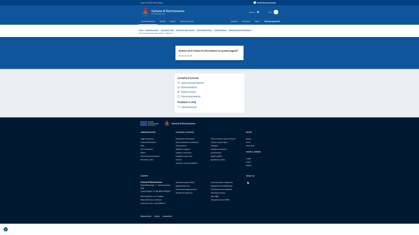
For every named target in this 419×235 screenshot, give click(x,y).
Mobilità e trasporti (183, 149)
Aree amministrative (148, 142)
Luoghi (248, 158)
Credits (157, 216)
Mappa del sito (146, 216)
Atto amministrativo (204, 30)
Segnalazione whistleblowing (221, 186)
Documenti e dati (167, 30)
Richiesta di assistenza (184, 192)
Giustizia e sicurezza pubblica (186, 163)
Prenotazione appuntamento (186, 189)
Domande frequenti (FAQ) (185, 182)
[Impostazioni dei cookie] (5, 229)
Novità (249, 132)
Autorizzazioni (216, 152)
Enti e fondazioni (147, 149)
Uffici (142, 145)
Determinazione (220, 30)
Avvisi (248, 142)
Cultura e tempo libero (219, 142)
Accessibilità (167, 216)
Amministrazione (152, 30)
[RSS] (257, 12)
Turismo (179, 159)
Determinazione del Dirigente (240, 30)
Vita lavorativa (181, 145)
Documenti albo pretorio (185, 30)
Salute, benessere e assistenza (187, 142)
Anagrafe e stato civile (184, 156)
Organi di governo (147, 138)
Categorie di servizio (185, 132)
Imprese (234, 21)
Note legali (215, 196)
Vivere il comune (253, 151)
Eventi (248, 162)
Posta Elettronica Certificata (151, 199)
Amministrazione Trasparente (222, 182)
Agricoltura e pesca (218, 159)
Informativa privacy (218, 192)
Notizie (248, 138)
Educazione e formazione (185, 138)
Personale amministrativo (150, 156)
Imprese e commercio (219, 149)
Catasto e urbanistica (183, 152)
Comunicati (250, 145)
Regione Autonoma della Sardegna (152, 3)
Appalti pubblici (216, 156)
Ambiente (214, 145)
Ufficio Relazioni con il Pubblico (152, 196)
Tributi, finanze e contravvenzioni (223, 138)
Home (141, 30)
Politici (143, 152)
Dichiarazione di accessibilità (221, 189)
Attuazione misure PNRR (220, 199)
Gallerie (249, 165)
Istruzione (246, 21)
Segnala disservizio (183, 186)
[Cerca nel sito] (276, 12)
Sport (257, 21)
